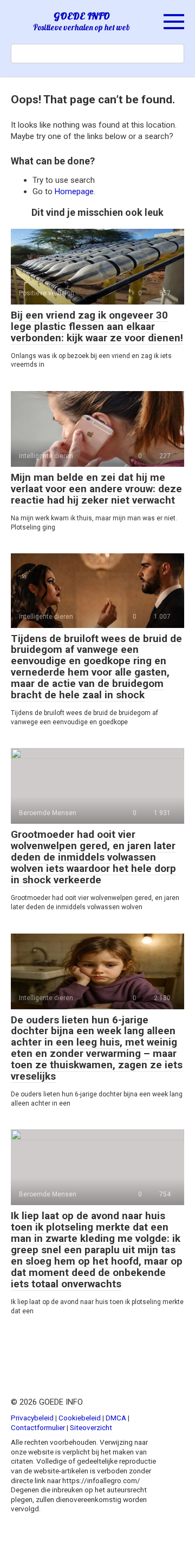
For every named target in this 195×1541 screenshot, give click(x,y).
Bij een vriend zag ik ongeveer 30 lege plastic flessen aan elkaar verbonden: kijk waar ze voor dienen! (97, 326)
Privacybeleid (32, 1417)
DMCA (116, 1417)
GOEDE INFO (82, 16)
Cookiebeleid (79, 1417)
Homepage (74, 191)
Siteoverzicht (91, 1427)
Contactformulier (38, 1427)
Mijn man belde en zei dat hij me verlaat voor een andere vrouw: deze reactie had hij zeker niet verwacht (96, 488)
